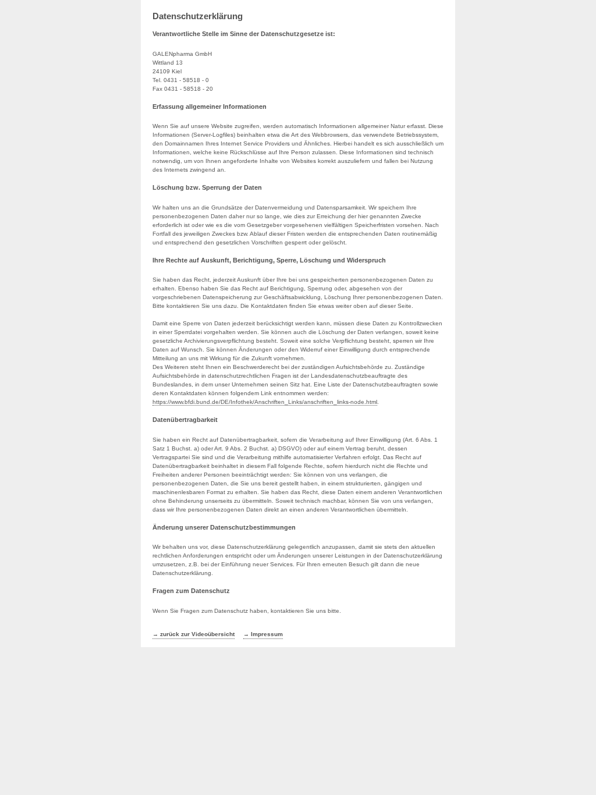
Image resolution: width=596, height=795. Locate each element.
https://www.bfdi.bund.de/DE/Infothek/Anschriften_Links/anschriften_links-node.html (264, 402)
